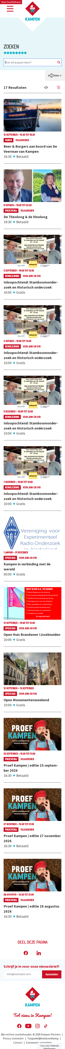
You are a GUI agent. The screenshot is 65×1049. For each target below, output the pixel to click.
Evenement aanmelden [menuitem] (39, 1042)
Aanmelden (52, 974)
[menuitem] (55, 75)
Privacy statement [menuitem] (13, 1038)
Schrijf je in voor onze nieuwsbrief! (31, 966)
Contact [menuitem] (17, 1042)
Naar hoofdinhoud (11, 2)
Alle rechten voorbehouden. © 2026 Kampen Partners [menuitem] (30, 1034)
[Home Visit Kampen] (32, 11)
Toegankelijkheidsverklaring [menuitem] (42, 1038)
